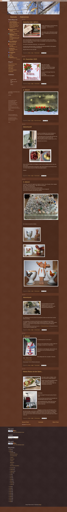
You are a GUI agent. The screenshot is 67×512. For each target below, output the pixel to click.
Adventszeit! (27, 127)
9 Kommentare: (37, 291)
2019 (10, 494)
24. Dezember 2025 (30, 59)
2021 (10, 491)
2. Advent (26, 336)
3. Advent (26, 182)
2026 (10, 449)
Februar (11, 482)
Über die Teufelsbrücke (13, 57)
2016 (10, 499)
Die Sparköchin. (12, 52)
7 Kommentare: (37, 365)
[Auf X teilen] (43, 53)
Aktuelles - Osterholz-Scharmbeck (13, 34)
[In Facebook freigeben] (44, 53)
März (11, 481)
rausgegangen (10, 71)
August (11, 472)
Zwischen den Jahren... (31, 22)
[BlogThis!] (42, 53)
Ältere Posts (56, 422)
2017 (10, 498)
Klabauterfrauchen (11, 65)
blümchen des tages (12, 42)
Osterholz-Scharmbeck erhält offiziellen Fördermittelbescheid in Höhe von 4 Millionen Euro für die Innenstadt (14, 37)
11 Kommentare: (37, 329)
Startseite (13, 17)
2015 (10, 501)
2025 (10, 451)
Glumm (10, 55)
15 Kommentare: (37, 418)
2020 (10, 493)
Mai (11, 477)
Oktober (11, 469)
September (12, 471)
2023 (10, 488)
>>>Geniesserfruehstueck (44, 326)
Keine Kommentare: (37, 120)
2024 (10, 486)
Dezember (12, 452)
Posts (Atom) (28, 424)
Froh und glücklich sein (13, 46)
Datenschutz (24, 17)
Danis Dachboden (12, 44)
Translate (16, 438)
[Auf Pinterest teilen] (45, 53)
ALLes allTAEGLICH (13, 41)
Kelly (15, 430)
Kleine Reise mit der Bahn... (33, 371)
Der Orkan (11, 45)
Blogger (40, 504)
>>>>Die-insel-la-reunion (27, 359)
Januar (11, 484)
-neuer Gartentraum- (13, 21)
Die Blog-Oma (12, 48)
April (11, 479)
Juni (11, 476)
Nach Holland (10, 68)
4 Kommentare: (37, 83)
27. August (11, 53)
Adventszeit (27, 297)
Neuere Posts (25, 422)
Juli (11, 474)
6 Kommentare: (37, 175)
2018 (10, 496)
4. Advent (26, 90)
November (12, 467)
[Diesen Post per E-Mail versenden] (41, 53)
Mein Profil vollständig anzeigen (18, 432)
